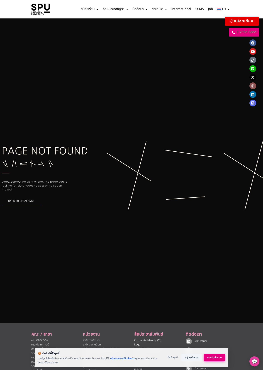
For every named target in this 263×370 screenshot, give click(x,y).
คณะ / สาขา (41, 334)
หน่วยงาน (91, 334)
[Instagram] (252, 85)
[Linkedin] (252, 94)
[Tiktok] (252, 60)
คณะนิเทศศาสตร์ (40, 345)
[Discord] (252, 103)
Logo (137, 345)
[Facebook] (252, 42)
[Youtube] (252, 51)
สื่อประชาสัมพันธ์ (148, 334)
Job (210, 9)
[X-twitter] (252, 77)
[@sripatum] (189, 341)
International (181, 9)
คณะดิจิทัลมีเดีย (39, 340)
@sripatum (200, 341)
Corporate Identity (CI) (147, 340)
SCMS (199, 9)
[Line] (252, 68)
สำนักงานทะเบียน (92, 345)
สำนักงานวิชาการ (91, 340)
